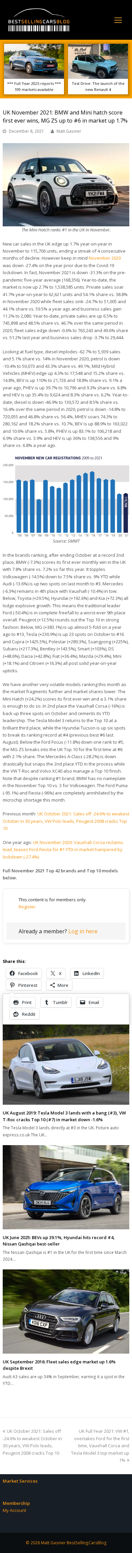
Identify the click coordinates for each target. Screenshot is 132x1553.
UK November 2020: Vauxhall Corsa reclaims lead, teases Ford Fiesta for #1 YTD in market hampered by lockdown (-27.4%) (63, 849)
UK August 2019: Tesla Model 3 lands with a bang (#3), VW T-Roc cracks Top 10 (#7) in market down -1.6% (64, 1116)
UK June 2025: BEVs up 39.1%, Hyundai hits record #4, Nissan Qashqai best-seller (59, 1240)
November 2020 (105, 258)
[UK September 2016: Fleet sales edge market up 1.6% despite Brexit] (66, 1311)
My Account (14, 1510)
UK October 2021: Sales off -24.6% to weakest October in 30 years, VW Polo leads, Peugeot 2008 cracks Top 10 (66, 821)
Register (27, 907)
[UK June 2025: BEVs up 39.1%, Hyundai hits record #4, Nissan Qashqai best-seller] (66, 1187)
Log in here (82, 931)
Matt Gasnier (69, 131)
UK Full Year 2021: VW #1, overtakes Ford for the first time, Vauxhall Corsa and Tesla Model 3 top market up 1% (100, 1445)
